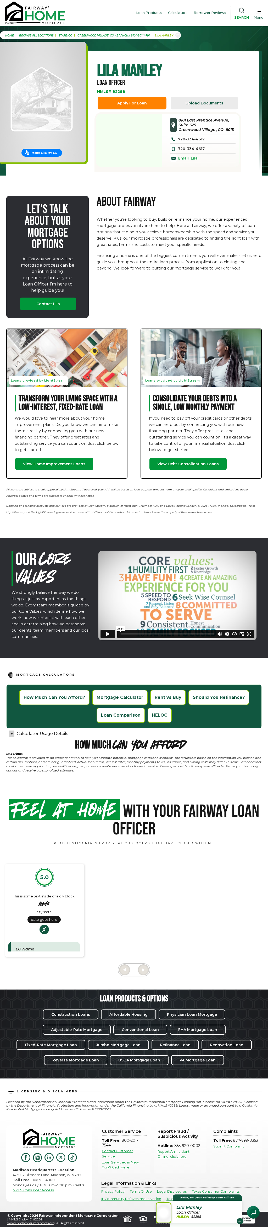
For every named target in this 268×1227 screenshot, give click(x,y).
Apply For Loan (132, 103)
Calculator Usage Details (42, 733)
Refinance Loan (175, 1045)
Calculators (177, 13)
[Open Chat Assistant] (253, 1212)
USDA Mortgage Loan (139, 1060)
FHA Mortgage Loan (197, 1029)
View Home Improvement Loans (54, 464)
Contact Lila (48, 304)
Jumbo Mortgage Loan (118, 1045)
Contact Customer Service (117, 1153)
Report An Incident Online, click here (173, 1154)
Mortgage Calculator (120, 697)
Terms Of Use (141, 1191)
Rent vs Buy (168, 697)
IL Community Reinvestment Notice (131, 1199)
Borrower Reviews (210, 13)
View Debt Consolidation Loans (188, 464)
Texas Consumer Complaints (215, 1191)
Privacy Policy (113, 1191)
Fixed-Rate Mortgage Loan (51, 1045)
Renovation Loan (226, 1045)
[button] (199, 1208)
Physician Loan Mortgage (192, 1014)
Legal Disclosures (172, 1191)
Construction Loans (70, 1014)
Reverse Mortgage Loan (75, 1060)
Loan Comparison (121, 715)
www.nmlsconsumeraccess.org (31, 1223)
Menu (258, 17)
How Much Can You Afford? (54, 697)
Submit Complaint (228, 1146)
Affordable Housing (128, 1014)
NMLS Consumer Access (33, 1190)
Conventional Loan (140, 1029)
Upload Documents (204, 103)
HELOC (159, 715)
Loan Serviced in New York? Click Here (120, 1164)
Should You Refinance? (219, 697)
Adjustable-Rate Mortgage (76, 1029)
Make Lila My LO (44, 153)
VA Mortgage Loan (198, 1060)
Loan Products (149, 13)
